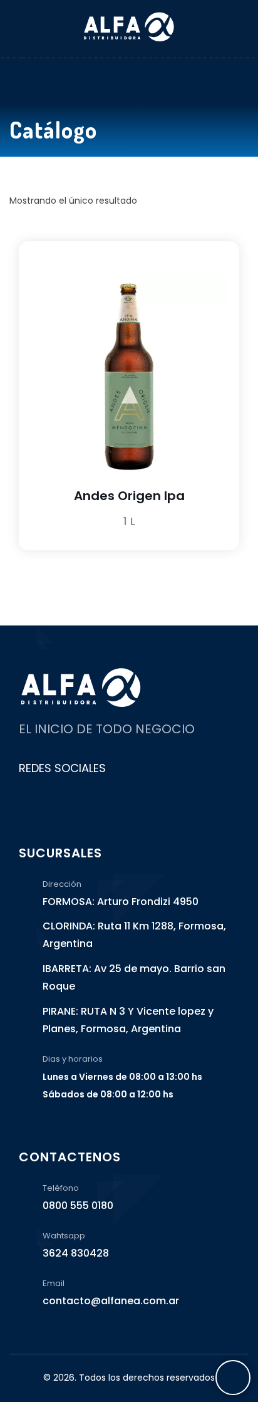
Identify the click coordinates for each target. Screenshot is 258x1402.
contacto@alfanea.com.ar (111, 1301)
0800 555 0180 (78, 1205)
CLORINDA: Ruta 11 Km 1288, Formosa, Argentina (134, 935)
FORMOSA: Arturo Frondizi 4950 (121, 901)
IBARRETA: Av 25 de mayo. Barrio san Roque (134, 977)
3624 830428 (76, 1253)
